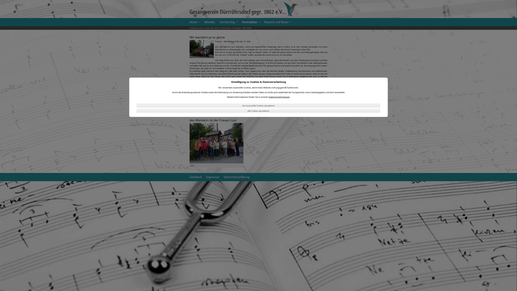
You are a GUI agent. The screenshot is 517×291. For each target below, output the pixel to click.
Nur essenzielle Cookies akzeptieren (258, 106)
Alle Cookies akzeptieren (258, 111)
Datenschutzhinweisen (279, 97)
